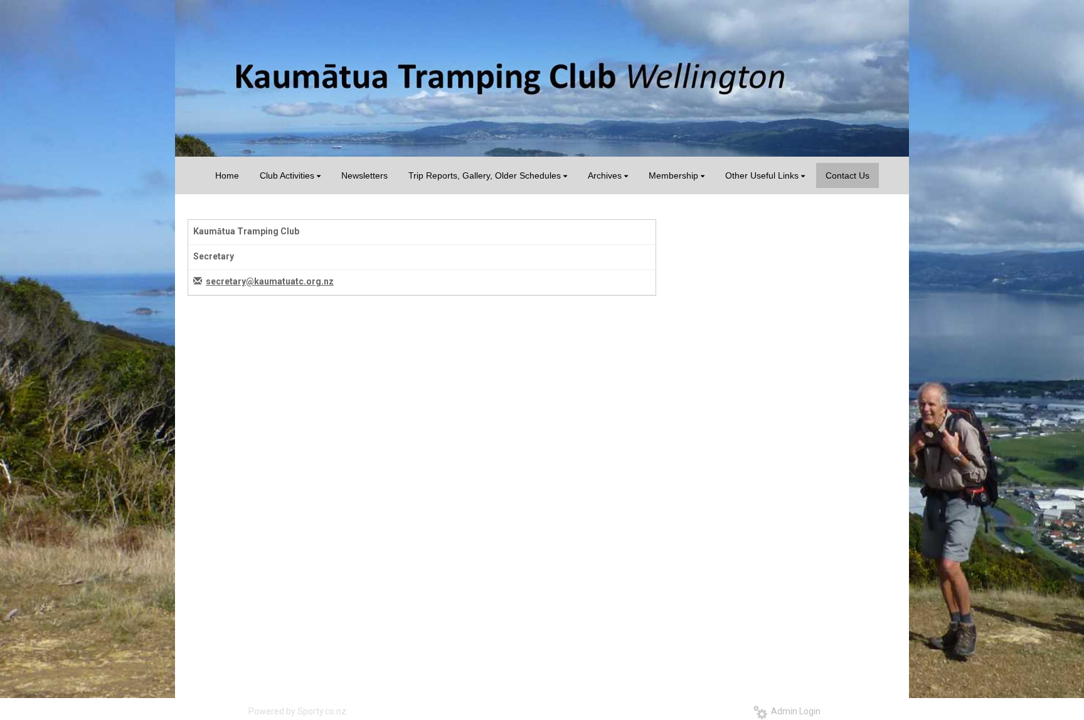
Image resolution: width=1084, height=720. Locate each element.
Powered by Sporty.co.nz (297, 711)
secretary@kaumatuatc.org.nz (270, 281)
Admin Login (794, 711)
